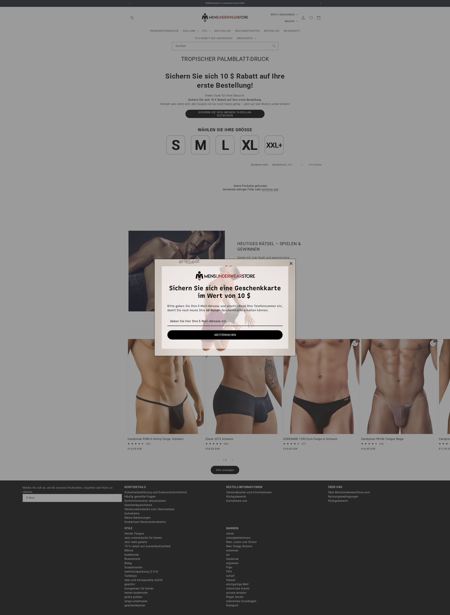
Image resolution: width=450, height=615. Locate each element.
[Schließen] (291, 263)
